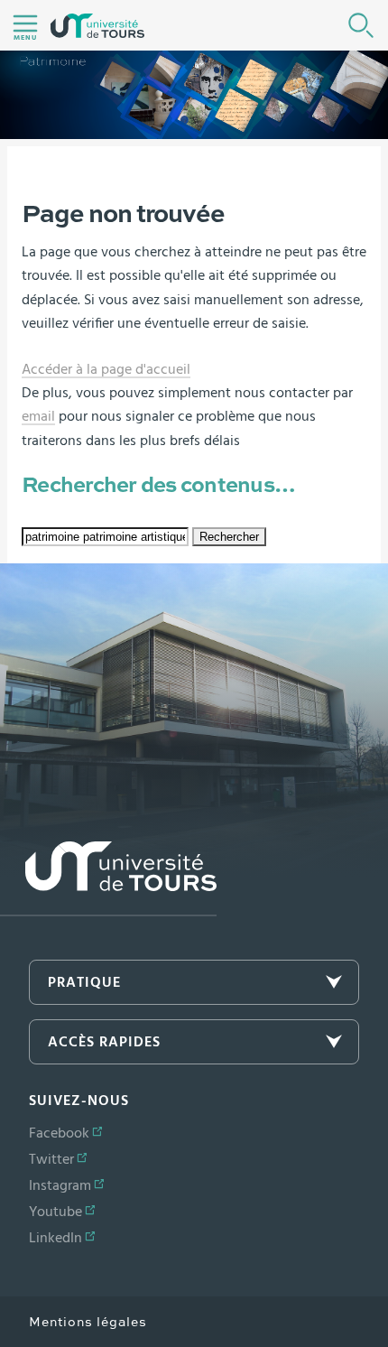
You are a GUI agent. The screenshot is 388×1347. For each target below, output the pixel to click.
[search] (105, 536)
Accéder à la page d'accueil (106, 369)
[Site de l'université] (108, 878)
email (38, 416)
